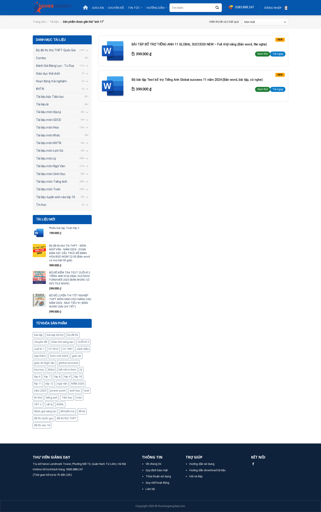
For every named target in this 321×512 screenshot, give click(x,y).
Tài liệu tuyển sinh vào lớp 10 (55, 197)
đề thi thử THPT (67, 418)
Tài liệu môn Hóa (47, 127)
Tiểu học (66, 397)
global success (68, 362)
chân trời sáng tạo (62, 342)
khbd (51, 369)
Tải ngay (277, 53)
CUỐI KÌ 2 (83, 342)
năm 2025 (40, 390)
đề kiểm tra (67, 411)
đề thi (81, 411)
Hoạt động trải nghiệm (51, 81)
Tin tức (134, 8)
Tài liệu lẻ (42, 104)
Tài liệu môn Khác (48, 135)
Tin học (41, 204)
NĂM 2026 (77, 383)
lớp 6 (37, 376)
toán (79, 397)
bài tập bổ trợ (55, 335)
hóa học (39, 369)
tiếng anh (51, 397)
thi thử (38, 397)
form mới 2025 (59, 355)
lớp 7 (47, 376)
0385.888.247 (74, 469)
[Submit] (217, 7)
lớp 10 (78, 376)
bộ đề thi (72, 335)
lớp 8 (57, 376)
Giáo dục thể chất (48, 73)
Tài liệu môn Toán (48, 189)
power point (58, 390)
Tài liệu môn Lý (46, 158)
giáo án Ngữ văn (44, 362)
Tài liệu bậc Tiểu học (50, 96)
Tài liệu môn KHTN (48, 143)
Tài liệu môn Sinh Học (50, 174)
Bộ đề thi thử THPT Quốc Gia (56, 50)
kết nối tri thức (67, 369)
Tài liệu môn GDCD (48, 120)
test (86, 390)
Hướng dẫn (155, 8)
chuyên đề (40, 342)
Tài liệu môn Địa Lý (48, 112)
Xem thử (262, 53)
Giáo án (98, 8)
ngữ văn (62, 383)
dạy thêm (40, 355)
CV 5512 (53, 348)
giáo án (76, 355)
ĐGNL (60, 404)
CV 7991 (67, 348)
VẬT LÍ (38, 404)
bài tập (38, 335)
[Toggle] (87, 50)
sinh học (75, 390)
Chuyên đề (116, 8)
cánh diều (83, 348)
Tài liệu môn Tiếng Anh (51, 181)
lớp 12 (49, 383)
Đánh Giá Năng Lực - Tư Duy (55, 65)
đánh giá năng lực (45, 411)
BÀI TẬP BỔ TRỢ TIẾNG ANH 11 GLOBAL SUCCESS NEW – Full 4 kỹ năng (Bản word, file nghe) (199, 44)
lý (81, 369)
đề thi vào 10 (42, 425)
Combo (41, 58)
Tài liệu (54, 21)
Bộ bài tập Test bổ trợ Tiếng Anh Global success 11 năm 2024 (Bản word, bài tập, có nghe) (197, 80)
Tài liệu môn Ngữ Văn (50, 166)
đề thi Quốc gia (43, 418)
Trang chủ (39, 21)
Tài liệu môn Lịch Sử (49, 150)
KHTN (40, 89)
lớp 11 (38, 383)
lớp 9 (67, 376)
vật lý (49, 404)
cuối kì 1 (39, 348)
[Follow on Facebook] (253, 464)
